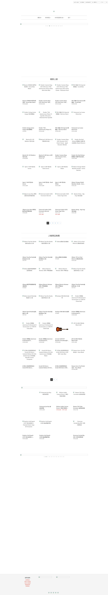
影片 (69, 17)
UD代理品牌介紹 (59, 17)
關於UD (39, 17)
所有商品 (47, 17)
